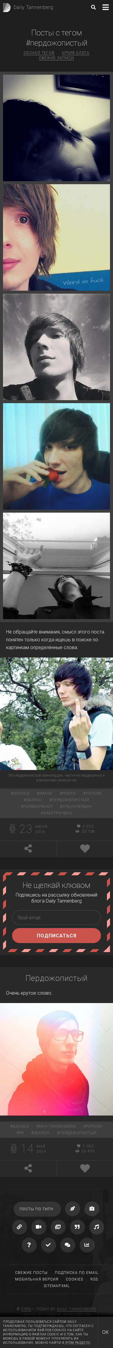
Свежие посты (31, 1273)
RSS (94, 1279)
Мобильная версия (36, 1279)
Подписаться (57, 936)
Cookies (74, 1279)
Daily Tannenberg (76, 1309)
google (21, 793)
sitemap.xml (57, 1286)
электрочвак (57, 813)
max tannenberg (57, 1126)
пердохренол (38, 806)
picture (94, 793)
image (45, 793)
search (34, 800)
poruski (94, 1126)
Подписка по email (76, 1273)
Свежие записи (56, 58)
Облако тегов (39, 53)
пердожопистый (70, 800)
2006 (26, 1309)
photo (69, 793)
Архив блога (75, 53)
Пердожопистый (57, 978)
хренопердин (77, 806)
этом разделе (77, 1342)
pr (21, 1133)
